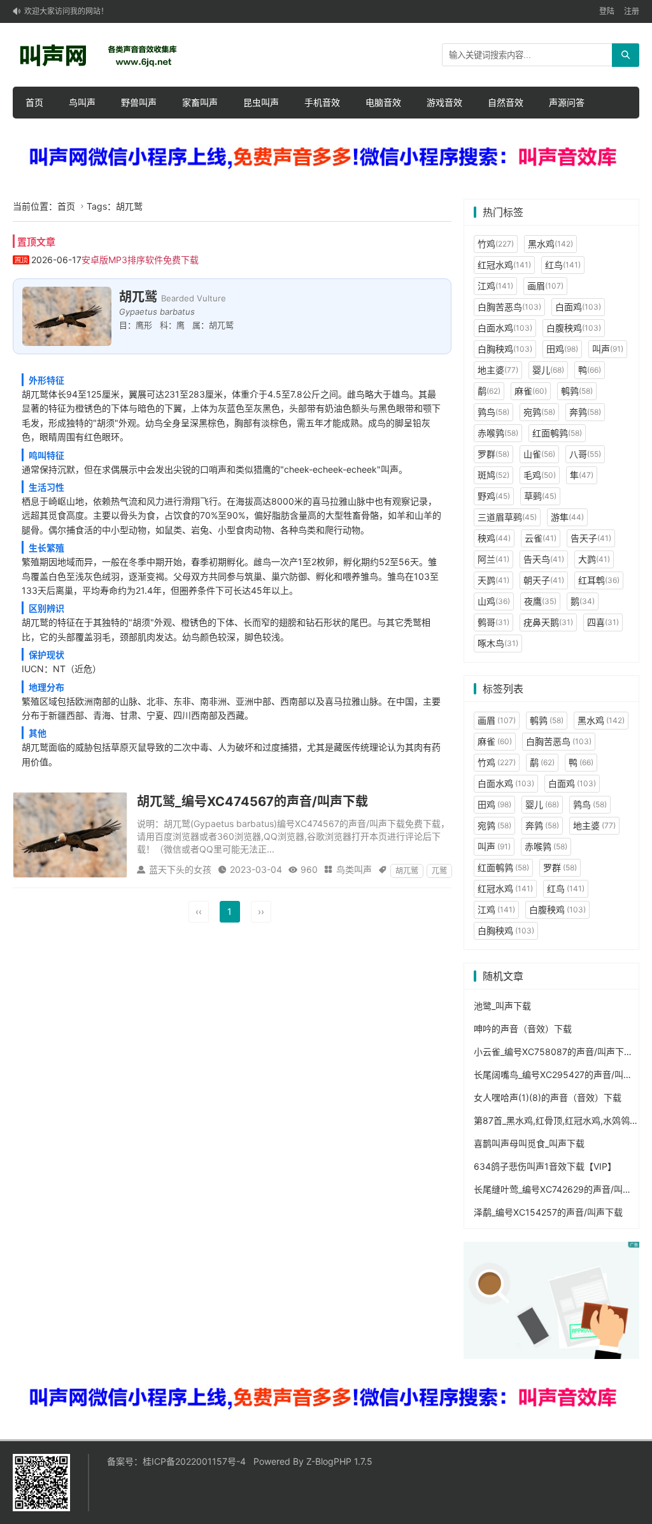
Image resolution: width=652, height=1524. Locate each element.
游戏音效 (444, 102)
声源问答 (567, 102)
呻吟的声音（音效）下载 (523, 1028)
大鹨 (594, 559)
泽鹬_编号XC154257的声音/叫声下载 (548, 1212)
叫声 (607, 348)
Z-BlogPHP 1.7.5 (339, 1461)
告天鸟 (543, 559)
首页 (34, 102)
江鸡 (495, 285)
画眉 (545, 285)
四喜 (603, 622)
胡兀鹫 (406, 870)
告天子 (590, 538)
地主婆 (498, 369)
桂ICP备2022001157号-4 (194, 1461)
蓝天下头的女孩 (180, 869)
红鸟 (563, 264)
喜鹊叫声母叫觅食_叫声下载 (529, 1143)
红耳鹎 (599, 580)
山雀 (539, 454)
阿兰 (493, 559)
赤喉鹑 (498, 433)
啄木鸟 (498, 643)
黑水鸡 (550, 243)
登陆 (606, 11)
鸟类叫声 (354, 869)
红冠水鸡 (504, 264)
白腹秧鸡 (573, 327)
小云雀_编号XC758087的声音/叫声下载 (553, 1051)
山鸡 (494, 601)
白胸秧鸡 (505, 348)
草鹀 (540, 496)
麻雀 (530, 390)
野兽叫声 (139, 102)
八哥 (585, 454)
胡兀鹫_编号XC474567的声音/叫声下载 (252, 801)
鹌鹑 (577, 390)
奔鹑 (585, 411)
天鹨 (493, 580)
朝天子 (543, 580)
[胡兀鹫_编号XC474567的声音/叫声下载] (70, 834)
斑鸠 (493, 475)
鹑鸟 (493, 411)
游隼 (567, 517)
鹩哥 (493, 622)
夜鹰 (540, 601)
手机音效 (322, 102)
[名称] (326, 157)
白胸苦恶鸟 (509, 306)
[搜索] (625, 55)
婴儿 (548, 369)
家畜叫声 (200, 102)
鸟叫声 (82, 102)
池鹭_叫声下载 (502, 1005)
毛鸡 (539, 475)
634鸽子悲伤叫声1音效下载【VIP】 (545, 1166)
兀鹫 (439, 870)
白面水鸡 (505, 327)
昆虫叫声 (261, 102)
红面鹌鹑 (557, 433)
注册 (631, 11)
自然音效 (505, 102)
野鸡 (494, 496)
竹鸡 (496, 243)
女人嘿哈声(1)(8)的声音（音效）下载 (547, 1097)
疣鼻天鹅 (548, 622)
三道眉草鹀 (507, 517)
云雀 (540, 538)
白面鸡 (578, 306)
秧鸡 (494, 538)
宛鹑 (539, 411)
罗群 (493, 454)
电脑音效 (383, 102)
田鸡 (562, 348)
